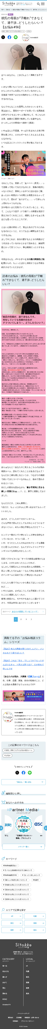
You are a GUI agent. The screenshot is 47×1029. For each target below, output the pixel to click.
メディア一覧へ (23, 847)
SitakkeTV (6, 1005)
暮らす (4, 977)
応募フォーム (34, 676)
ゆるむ (4, 999)
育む (4, 988)
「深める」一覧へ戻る (23, 782)
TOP (2, 9)
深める (8, 9)
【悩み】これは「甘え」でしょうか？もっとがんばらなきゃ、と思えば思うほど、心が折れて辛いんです (23, 664)
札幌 (35, 916)
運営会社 (10, 1017)
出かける (5, 971)
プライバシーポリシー (27, 1021)
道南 (35, 923)
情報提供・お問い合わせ (32, 1017)
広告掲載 (19, 1017)
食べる (4, 966)
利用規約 (15, 1021)
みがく (4, 982)
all (12, 916)
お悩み (29, 31)
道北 (12, 923)
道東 (12, 930)
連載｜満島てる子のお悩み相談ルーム (13, 31)
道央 (35, 930)
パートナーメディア (23, 1013)
